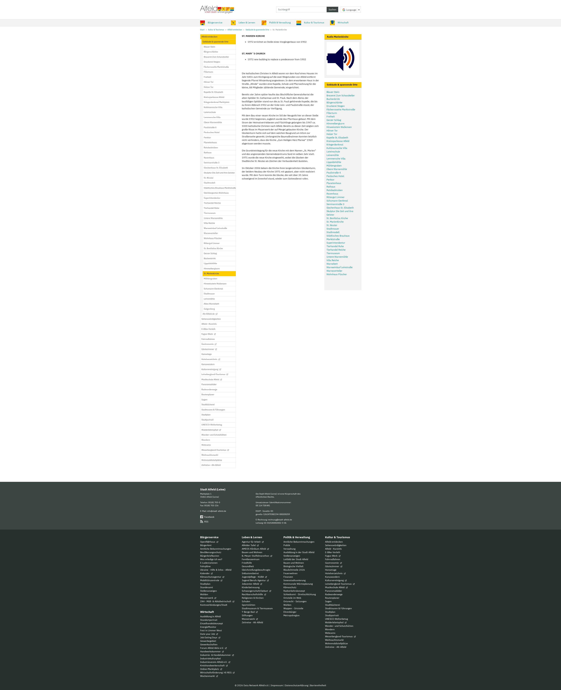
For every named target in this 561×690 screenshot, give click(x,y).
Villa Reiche (333, 260)
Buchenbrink (333, 98)
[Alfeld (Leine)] (217, 9)
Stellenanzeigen (208, 590)
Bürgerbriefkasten (209, 555)
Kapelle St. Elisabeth (337, 137)
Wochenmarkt (207, 676)
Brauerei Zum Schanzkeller (341, 95)
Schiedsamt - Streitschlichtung (299, 594)
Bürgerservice (215, 22)
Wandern (330, 629)
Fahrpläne (205, 566)
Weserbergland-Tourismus (339, 636)
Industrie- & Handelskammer (215, 654)
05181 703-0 (214, 502)
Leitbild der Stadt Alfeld (295, 559)
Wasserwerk (207, 597)
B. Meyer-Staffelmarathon (256, 555)
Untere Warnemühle (337, 256)
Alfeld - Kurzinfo (333, 548)
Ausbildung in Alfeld (210, 616)
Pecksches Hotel (335, 176)
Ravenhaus (332, 193)
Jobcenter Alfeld (251, 583)
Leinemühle (333, 155)
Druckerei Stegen (336, 105)
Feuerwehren (290, 573)
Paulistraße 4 (334, 172)
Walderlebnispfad (334, 622)
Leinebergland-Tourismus (338, 583)
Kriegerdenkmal (335, 144)
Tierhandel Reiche (336, 249)
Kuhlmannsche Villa (337, 148)
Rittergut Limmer (335, 197)
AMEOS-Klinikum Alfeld (254, 548)
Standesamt (206, 587)
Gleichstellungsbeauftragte (256, 569)
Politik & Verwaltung (280, 22)
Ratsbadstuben (335, 190)
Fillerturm (332, 112)
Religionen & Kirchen (253, 597)
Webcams (330, 632)
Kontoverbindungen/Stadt (213, 604)
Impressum (277, 685)
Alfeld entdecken (334, 541)
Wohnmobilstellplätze (336, 643)
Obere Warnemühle (337, 169)
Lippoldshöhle (334, 162)
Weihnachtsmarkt (334, 639)
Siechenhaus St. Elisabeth (340, 207)
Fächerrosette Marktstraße (341, 109)
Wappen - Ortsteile (293, 608)
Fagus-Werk (331, 555)
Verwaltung (289, 548)
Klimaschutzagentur (211, 576)
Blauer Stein (333, 91)
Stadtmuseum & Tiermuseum (257, 608)
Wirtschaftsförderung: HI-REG (216, 672)
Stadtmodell (333, 232)
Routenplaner (332, 597)
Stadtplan (205, 583)
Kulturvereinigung (334, 580)
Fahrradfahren (332, 559)
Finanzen (288, 576)
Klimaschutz (289, 587)
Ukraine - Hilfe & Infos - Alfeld (215, 569)
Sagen (328, 601)
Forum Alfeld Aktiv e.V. (212, 647)
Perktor (330, 179)
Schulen (246, 601)
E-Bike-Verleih (332, 552)
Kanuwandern (332, 576)
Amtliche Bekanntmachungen (215, 548)
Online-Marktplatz (210, 669)
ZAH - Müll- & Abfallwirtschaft (216, 601)
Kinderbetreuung (250, 587)
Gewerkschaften (208, 644)
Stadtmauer (333, 228)
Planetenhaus (334, 183)
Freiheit (331, 116)
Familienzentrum (250, 559)
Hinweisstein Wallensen (339, 126)
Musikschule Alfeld (335, 587)
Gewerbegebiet (208, 640)
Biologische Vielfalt (293, 566)
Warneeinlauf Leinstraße (340, 267)
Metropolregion (291, 615)
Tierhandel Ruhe (335, 246)
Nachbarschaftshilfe (253, 594)
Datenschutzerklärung (296, 685)
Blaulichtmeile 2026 (294, 569)
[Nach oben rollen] (554, 683)
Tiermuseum (333, 253)
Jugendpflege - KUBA (253, 576)
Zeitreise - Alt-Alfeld (252, 622)
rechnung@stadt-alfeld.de (280, 519)
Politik (286, 545)
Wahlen (204, 594)
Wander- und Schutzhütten (339, 625)
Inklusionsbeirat (250, 573)
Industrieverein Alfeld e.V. (214, 661)
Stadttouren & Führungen (338, 608)
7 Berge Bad (248, 611)
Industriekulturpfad (210, 658)
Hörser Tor (332, 130)
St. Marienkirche (335, 221)
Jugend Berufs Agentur (254, 580)
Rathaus (331, 186)
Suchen (332, 9)
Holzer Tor (332, 134)
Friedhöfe (247, 562)
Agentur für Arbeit (251, 541)
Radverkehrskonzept (294, 590)
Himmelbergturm (335, 123)
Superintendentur (336, 242)
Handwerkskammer (210, 651)
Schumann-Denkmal (337, 200)
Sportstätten (248, 604)
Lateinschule (333, 151)
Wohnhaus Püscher (337, 274)
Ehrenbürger (289, 611)
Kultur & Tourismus (314, 22)
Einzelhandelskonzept (211, 623)
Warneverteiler (334, 270)
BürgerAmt (206, 545)
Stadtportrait (332, 615)
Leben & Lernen (247, 22)
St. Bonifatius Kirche (337, 218)
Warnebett (332, 263)
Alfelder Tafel (249, 545)
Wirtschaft (343, 22)
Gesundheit (248, 566)
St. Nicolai (332, 225)
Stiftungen (247, 615)
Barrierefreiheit (318, 685)
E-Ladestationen (209, 562)
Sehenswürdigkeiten (335, 545)
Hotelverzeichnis (334, 573)
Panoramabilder (333, 590)
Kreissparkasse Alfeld (338, 141)
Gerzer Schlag (334, 119)
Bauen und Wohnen (252, 552)
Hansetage (330, 569)
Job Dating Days (209, 637)
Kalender (205, 573)
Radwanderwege (334, 594)
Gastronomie (332, 562)
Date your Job (207, 633)
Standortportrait (208, 619)
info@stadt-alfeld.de (216, 511)
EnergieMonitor (208, 626)
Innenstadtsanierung (294, 580)
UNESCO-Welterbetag (336, 618)
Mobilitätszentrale (210, 580)
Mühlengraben (334, 165)
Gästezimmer (332, 566)
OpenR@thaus (208, 541)
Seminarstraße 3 (335, 204)
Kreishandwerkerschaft (212, 665)
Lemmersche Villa (336, 158)
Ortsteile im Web (292, 597)
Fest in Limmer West (211, 630)
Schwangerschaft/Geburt (255, 590)
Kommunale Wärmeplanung (298, 583)
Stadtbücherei (332, 604)
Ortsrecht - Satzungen (295, 601)
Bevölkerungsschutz (210, 552)
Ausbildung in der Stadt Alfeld (298, 552)
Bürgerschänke (334, 102)
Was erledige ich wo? (211, 559)
